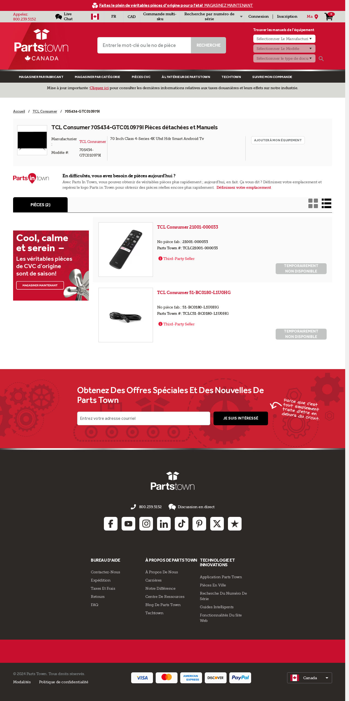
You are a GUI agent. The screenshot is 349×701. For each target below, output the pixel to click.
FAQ (94, 605)
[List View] (326, 203)
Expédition (100, 580)
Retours (98, 596)
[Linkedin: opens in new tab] (164, 524)
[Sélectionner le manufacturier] (284, 38)
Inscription (287, 16)
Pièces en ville (213, 585)
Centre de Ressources (164, 596)
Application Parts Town (221, 577)
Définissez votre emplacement (243, 187)
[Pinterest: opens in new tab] (199, 524)
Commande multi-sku (160, 16)
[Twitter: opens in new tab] (217, 524)
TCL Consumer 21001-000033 (188, 227)
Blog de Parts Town (162, 605)
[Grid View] (313, 203)
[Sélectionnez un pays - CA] (95, 16)
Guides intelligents (217, 607)
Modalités (22, 682)
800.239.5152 (24, 19)
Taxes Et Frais (103, 588)
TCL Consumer (92, 141)
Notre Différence (160, 588)
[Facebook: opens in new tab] (111, 524)
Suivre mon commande (272, 77)
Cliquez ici (99, 88)
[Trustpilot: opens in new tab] (235, 524)
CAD (132, 16)
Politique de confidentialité (63, 682)
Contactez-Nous (105, 572)
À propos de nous (161, 572)
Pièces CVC (141, 77)
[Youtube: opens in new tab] (128, 524)
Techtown (154, 613)
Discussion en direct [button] (196, 507)
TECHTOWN (231, 77)
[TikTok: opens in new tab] (181, 524)
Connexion (258, 16)
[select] (309, 677)
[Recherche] (321, 59)
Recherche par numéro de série (209, 16)
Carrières (153, 580)
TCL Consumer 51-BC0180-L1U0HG (194, 292)
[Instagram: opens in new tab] (146, 524)
